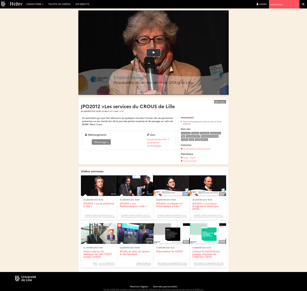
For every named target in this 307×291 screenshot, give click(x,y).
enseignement (201, 139)
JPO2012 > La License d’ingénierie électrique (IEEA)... (205, 206)
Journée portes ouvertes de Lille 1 (196, 149)
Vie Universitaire (189, 161)
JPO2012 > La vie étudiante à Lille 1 (98, 205)
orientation (215, 133)
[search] (303, 4)
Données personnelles (165, 286)
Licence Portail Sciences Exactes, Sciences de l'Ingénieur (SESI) (206, 254)
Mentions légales (139, 286)
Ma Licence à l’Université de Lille (172, 263)
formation (204, 133)
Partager (221, 101)
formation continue (209, 136)
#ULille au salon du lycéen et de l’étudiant (135, 253)
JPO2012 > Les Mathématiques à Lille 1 (133, 205)
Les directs (82, 4)
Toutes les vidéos (59, 4)
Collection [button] (34, 4)
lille (183, 136)
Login (263, 4)
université (186, 133)
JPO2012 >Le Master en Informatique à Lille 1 (169, 205)
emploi (184, 139)
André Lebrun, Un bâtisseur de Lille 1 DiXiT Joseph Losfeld (97, 254)
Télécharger (100, 142)
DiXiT (95, 263)
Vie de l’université (106, 263)
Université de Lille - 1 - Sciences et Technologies (158, 142)
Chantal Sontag (189, 121)
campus (195, 133)
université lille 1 (192, 136)
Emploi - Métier (189, 158)
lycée (191, 139)
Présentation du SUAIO (169, 251)
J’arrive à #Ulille (143, 263)
